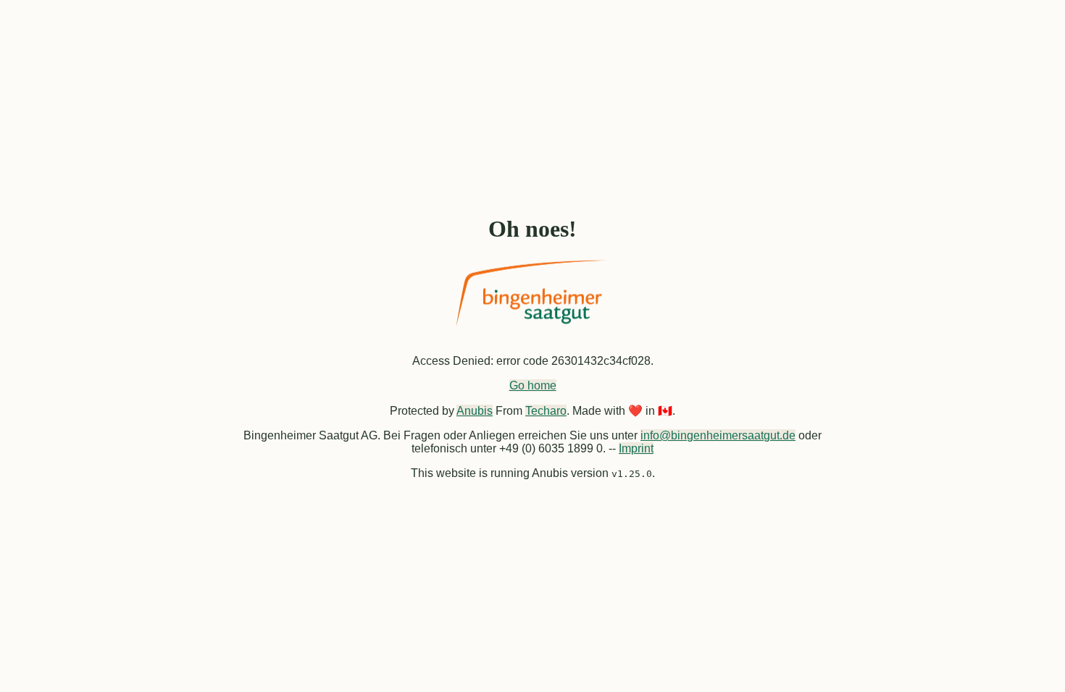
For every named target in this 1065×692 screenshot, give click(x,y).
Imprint (636, 448)
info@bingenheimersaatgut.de (717, 435)
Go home (532, 385)
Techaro (546, 411)
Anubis (474, 411)
